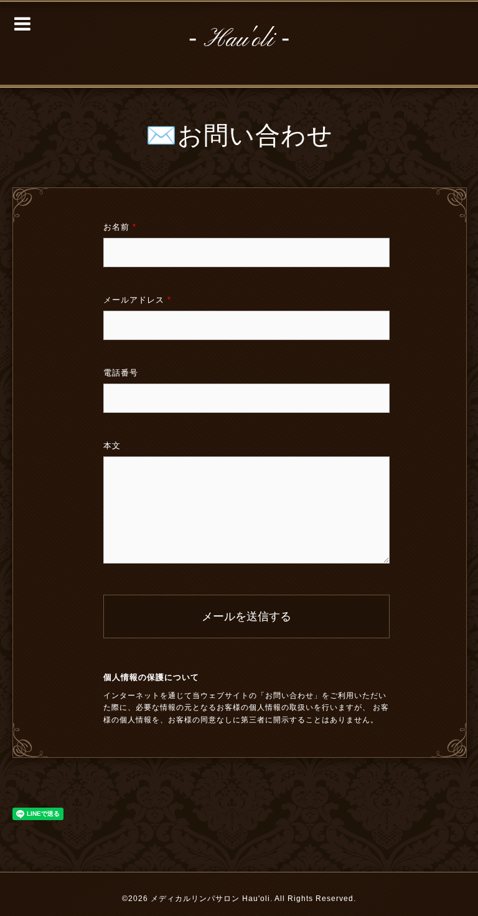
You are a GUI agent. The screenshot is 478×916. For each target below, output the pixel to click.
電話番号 (120, 372)
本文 (112, 445)
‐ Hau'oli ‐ (239, 39)
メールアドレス (137, 300)
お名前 (119, 227)
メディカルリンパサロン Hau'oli (210, 898)
